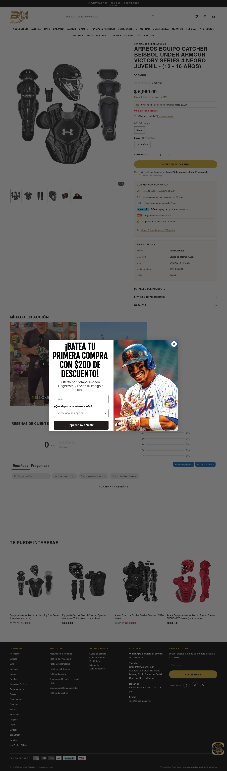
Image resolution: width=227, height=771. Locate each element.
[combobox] (80, 413)
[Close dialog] (174, 344)
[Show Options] (105, 413)
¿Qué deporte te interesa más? (73, 406)
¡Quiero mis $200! (81, 425)
